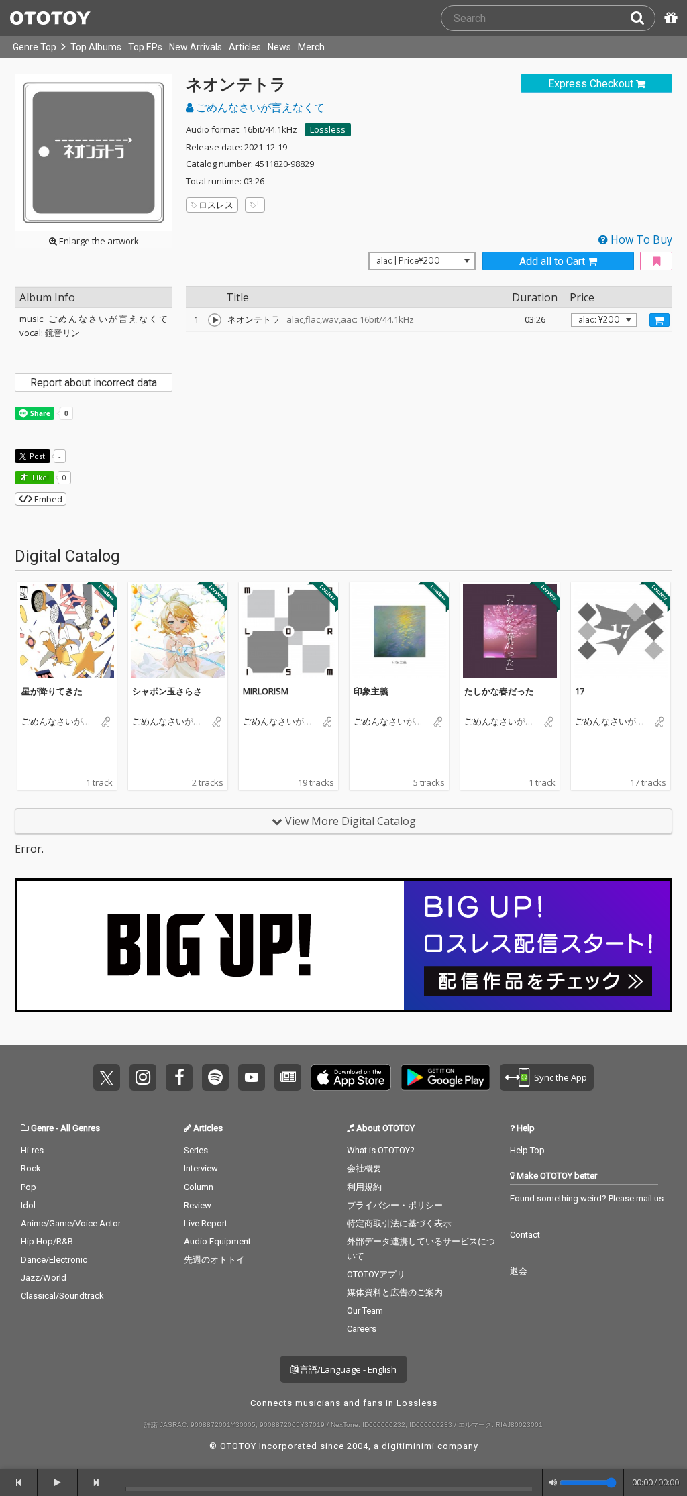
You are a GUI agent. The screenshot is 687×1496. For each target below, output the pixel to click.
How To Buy (640, 239)
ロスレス (216, 205)
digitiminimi (408, 1446)
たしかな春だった (499, 691)
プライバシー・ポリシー (395, 1205)
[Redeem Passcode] (669, 18)
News (279, 47)
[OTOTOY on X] (106, 1077)
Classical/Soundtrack (62, 1296)
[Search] (643, 18)
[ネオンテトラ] (214, 320)
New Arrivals (195, 47)
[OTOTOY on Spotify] (215, 1077)
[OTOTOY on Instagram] (142, 1077)
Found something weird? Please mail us (587, 1198)
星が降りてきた (52, 691)
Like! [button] (39, 477)
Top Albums (95, 47)
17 (579, 691)
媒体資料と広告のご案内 (395, 1292)
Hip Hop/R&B (47, 1241)
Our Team (365, 1310)
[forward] (96, 1482)
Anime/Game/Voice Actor (71, 1223)
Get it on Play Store (445, 1077)
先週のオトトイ (214, 1259)
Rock (31, 1168)
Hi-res (32, 1150)
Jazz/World (43, 1278)
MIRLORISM (265, 691)
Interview (201, 1168)
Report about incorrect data (93, 382)
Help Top (527, 1150)
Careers (361, 1329)
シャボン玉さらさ (167, 691)
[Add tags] (255, 205)
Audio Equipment (217, 1241)
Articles (245, 47)
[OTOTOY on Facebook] (179, 1077)
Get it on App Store (351, 1077)
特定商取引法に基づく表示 (399, 1223)
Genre (42, 1128)
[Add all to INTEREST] (656, 261)
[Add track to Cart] (659, 320)
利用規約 (364, 1187)
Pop (28, 1187)
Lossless (328, 129)
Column (198, 1187)
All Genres (80, 1128)
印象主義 (371, 691)
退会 (518, 1271)
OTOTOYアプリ (376, 1274)
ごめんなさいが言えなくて (259, 107)
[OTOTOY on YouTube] (251, 1077)
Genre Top (34, 47)
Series (196, 1150)
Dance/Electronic (54, 1259)
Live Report (205, 1223)
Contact (525, 1235)
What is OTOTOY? (381, 1150)
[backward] (19, 1482)
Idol (28, 1205)
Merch (311, 47)
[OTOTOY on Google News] (287, 1077)
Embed (47, 499)
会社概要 (364, 1168)
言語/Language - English (347, 1369)
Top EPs (145, 47)
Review (197, 1205)
